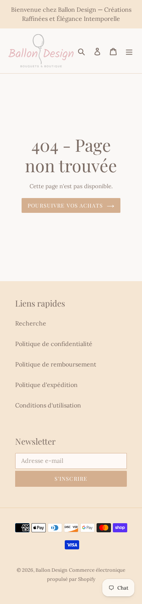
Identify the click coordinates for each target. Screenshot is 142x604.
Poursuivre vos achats (65, 205)
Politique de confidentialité (53, 344)
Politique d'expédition (46, 385)
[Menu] (129, 50)
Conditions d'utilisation (48, 405)
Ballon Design (51, 570)
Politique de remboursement (55, 364)
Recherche (30, 323)
